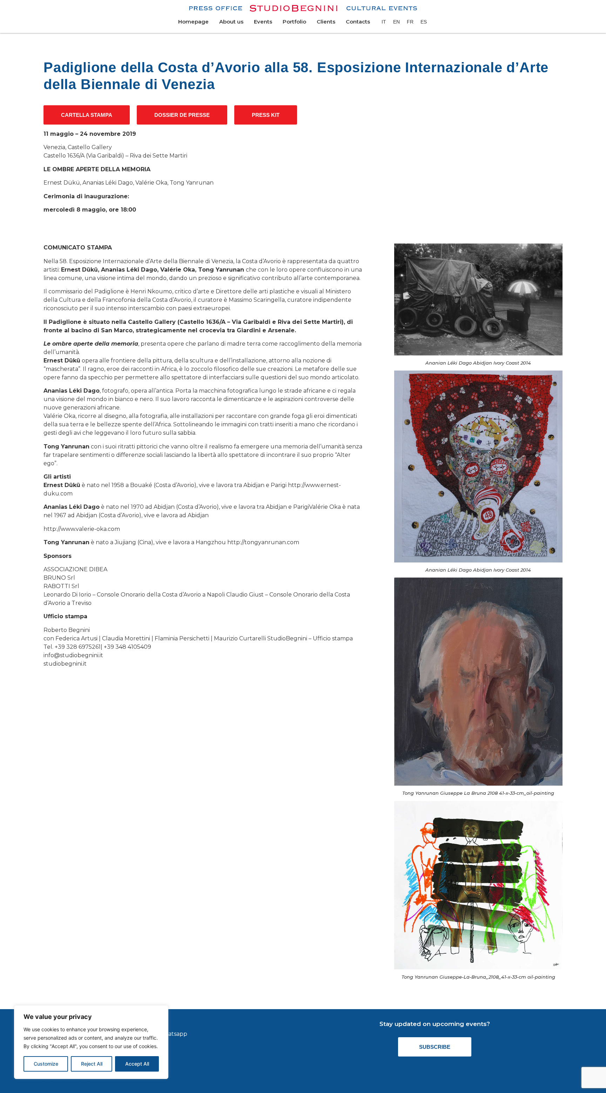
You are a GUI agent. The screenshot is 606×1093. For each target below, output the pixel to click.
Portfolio (294, 21)
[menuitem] (384, 21)
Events (263, 21)
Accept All (137, 1064)
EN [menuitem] (396, 22)
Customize (46, 1064)
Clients (326, 21)
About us (231, 21)
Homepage (193, 21)
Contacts (358, 21)
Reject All (91, 1064)
